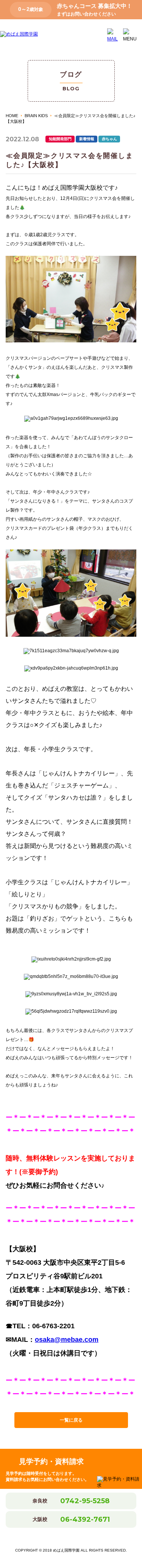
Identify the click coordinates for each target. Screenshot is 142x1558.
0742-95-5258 (84, 1501)
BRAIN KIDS (36, 115)
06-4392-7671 (85, 1519)
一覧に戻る (71, 1420)
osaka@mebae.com (66, 1339)
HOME (12, 115)
